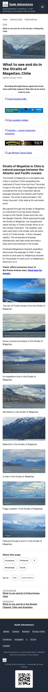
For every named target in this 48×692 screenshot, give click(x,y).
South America (31, 19)
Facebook (9, 560)
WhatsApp (10, 567)
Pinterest (24, 560)
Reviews (26, 631)
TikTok (33, 639)
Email (22, 567)
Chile (5, 24)
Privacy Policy (38, 631)
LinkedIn (6, 646)
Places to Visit (16, 19)
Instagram (18, 639)
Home (5, 19)
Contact (15, 631)
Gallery (6, 631)
